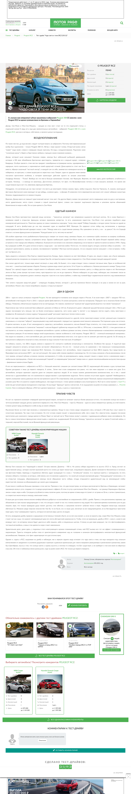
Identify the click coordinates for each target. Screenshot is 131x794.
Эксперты (72, 30)
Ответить (42, 740)
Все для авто (112, 30)
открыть (110, 78)
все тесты (110, 74)
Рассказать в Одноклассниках (46, 607)
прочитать (110, 90)
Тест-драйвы (14, 30)
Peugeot (42, 297)
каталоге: (18, 23)
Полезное (92, 30)
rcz (116, 553)
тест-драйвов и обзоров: (13, 24)
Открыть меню (7, 32)
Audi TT (121, 382)
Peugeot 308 (62, 118)
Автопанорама (116, 559)
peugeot (122, 553)
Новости (52, 30)
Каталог (32, 30)
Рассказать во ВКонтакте (43, 607)
